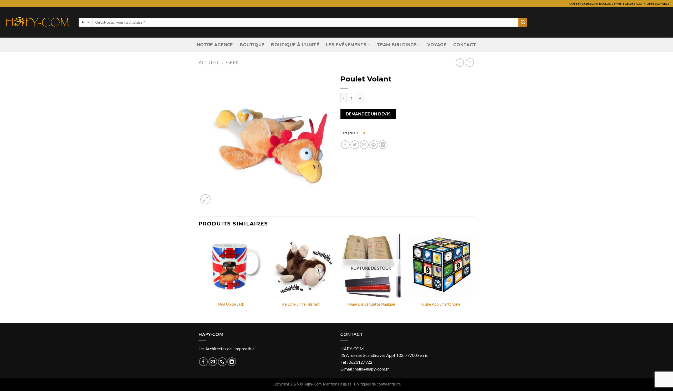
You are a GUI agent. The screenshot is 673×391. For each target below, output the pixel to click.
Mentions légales (337, 384)
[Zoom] (205, 199)
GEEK (232, 62)
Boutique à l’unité (295, 44)
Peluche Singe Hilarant (301, 304)
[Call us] (222, 361)
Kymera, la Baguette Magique (370, 304)
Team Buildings (397, 44)
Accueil (208, 62)
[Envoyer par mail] (364, 144)
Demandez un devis (368, 113)
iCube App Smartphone (440, 304)
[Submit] (522, 22)
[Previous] (199, 277)
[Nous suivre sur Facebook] (203, 361)
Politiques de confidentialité (377, 384)
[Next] (473, 277)
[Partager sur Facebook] (345, 144)
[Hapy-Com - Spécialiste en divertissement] (37, 22)
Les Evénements (346, 44)
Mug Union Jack (231, 304)
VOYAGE (436, 44)
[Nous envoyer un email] (212, 361)
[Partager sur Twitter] (354, 144)
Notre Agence (215, 44)
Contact (464, 44)
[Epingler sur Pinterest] (373, 144)
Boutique (252, 44)
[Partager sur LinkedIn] (383, 144)
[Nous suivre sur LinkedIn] (231, 361)
